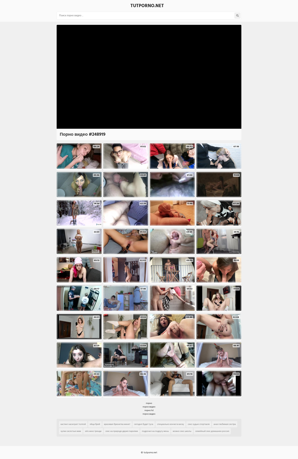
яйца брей (95, 424)
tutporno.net (147, 5)
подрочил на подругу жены (155, 431)
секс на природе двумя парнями (121, 431)
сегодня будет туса (143, 424)
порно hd (149, 410)
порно (149, 403)
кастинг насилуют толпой (73, 424)
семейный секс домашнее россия (212, 431)
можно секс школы (182, 431)
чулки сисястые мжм (71, 431)
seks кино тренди (93, 431)
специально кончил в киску (170, 424)
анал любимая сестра (225, 424)
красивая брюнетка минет (117, 424)
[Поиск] (237, 15)
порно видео (149, 407)
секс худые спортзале (199, 424)
